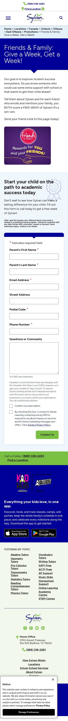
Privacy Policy (43, 705)
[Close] (53, 679)
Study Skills (46, 577)
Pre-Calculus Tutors (18, 567)
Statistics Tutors (20, 579)
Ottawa (57, 28)
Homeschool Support (46, 582)
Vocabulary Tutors (46, 556)
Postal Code (18, 309)
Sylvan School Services (34, 668)
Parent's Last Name (23, 265)
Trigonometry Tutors (19, 574)
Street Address (19, 294)
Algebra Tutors (20, 554)
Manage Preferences (28, 712)
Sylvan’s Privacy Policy (39, 425)
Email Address (20, 280)
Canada (33, 28)
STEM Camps (47, 598)
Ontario (45, 28)
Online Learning (48, 588)
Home (7, 28)
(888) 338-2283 (33, 456)
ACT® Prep (45, 569)
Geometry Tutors (17, 560)
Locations (20, 28)
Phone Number (20, 324)
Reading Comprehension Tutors (20, 586)
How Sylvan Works (34, 660)
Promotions (31, 31)
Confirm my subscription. (28, 405)
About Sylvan (34, 672)
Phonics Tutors (19, 593)
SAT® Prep (45, 565)
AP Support (46, 573)
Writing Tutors (47, 561)
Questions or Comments (25, 339)
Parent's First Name (24, 250)
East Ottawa (13, 31)
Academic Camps (45, 593)
